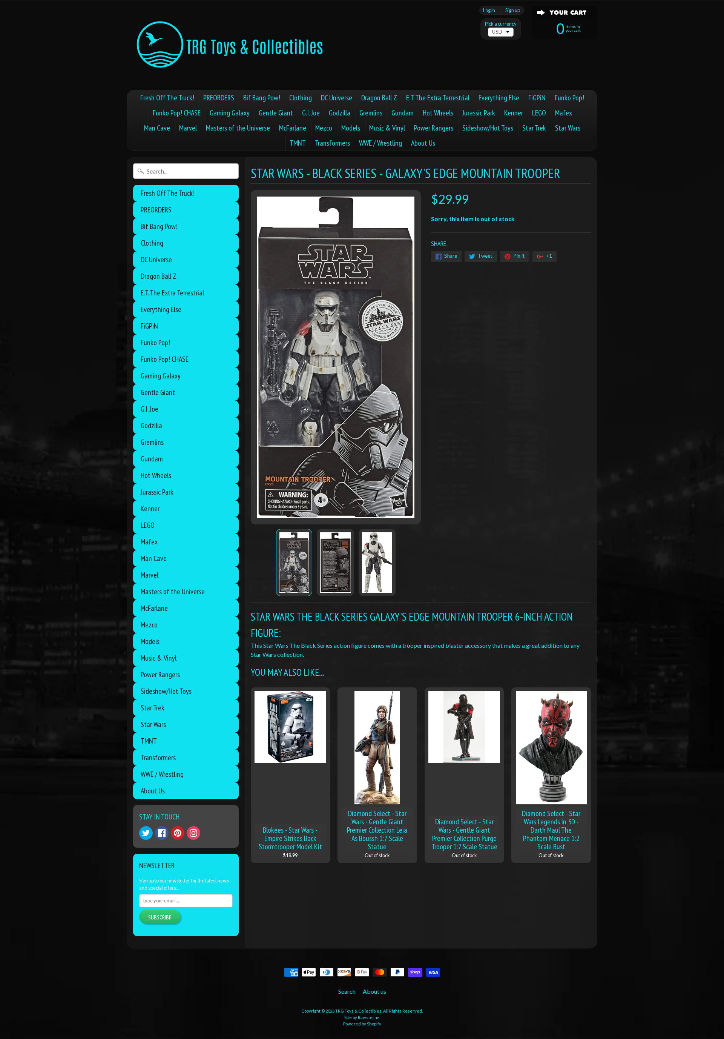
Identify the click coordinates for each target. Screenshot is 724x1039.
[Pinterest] (177, 833)
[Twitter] (146, 833)
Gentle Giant (276, 113)
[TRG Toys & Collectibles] (230, 45)
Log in (489, 10)
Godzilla (339, 113)
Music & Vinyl (387, 128)
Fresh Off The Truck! (167, 98)
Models (350, 128)
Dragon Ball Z (379, 98)
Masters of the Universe (238, 128)
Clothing (300, 98)
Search (347, 991)
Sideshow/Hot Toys (487, 128)
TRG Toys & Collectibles (358, 1010)
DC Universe (336, 98)
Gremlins (370, 113)
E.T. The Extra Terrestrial (437, 98)
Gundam (402, 113)
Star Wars (567, 128)
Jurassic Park (478, 113)
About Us (423, 143)
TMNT (298, 143)
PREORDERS (218, 98)
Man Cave (157, 128)
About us (374, 991)
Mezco (323, 128)
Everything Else (499, 98)
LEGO (539, 113)
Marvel (188, 128)
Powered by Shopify (362, 1023)
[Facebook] (162, 833)
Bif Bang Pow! (261, 98)
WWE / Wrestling (380, 143)
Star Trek (534, 128)
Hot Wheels (438, 113)
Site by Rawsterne (362, 1017)
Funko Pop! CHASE (177, 113)
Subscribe (160, 917)
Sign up (512, 10)
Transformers (332, 143)
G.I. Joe (311, 113)
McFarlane (292, 128)
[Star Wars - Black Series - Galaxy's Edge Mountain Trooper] (294, 562)
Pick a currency (501, 24)
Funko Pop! (569, 98)
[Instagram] (193, 833)
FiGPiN (537, 98)
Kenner (513, 113)
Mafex (563, 113)
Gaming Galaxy (230, 113)
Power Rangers (433, 128)
